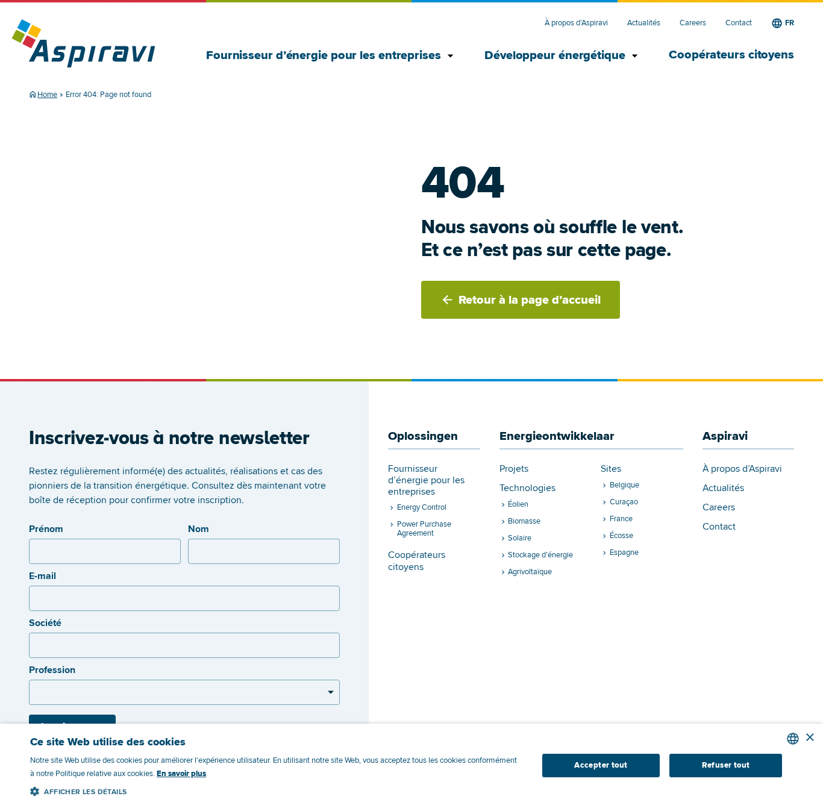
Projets (513, 469)
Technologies (527, 488)
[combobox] (793, 739)
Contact (738, 23)
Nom (198, 529)
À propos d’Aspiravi (576, 23)
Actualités (643, 23)
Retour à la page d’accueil (529, 300)
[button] (276, 789)
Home (47, 94)
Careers (693, 23)
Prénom (46, 529)
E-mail (42, 576)
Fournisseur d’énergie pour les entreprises (324, 56)
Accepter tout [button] (600, 765)
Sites (611, 469)
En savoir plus (181, 773)
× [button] (809, 737)
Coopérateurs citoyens (731, 55)
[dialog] (411, 766)
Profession (52, 670)
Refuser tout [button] (726, 765)
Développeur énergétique (556, 56)
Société (45, 623)
